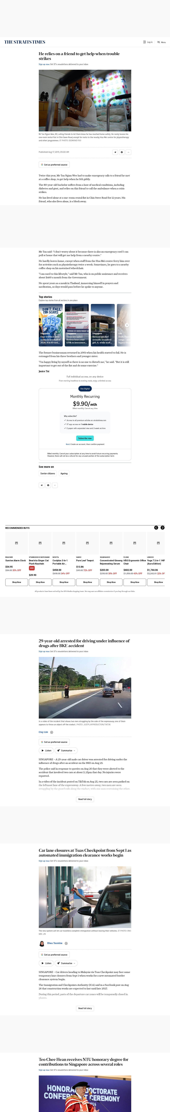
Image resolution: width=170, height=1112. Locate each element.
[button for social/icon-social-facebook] (122, 152)
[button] (148, 42)
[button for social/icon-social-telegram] (115, 152)
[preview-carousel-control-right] (127, 325)
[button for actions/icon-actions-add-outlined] (51, 732)
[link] (24, 42)
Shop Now (16, 582)
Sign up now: (44, 64)
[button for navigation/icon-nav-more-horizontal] (128, 152)
